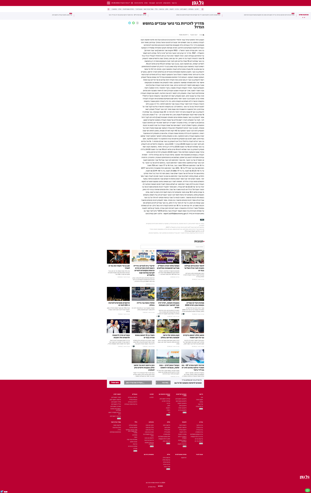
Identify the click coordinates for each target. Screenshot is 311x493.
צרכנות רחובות (182, 444)
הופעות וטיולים (133, 425)
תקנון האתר (199, 399)
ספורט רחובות (182, 434)
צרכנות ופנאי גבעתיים (131, 404)
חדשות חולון (166, 425)
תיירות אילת (166, 464)
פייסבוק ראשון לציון (181, 399)
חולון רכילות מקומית (164, 439)
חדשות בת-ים (199, 441)
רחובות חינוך (182, 425)
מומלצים (134, 435)
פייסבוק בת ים (182, 410)
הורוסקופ (183, 457)
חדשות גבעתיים (132, 397)
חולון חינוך (167, 427)
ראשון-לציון (183, 9)
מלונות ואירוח (133, 427)
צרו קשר (174, 3)
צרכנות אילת (166, 460)
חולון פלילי (167, 430)
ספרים (135, 448)
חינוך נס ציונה (150, 425)
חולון (166, 9)
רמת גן (197, 9)
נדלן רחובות (183, 432)
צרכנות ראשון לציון (115, 416)
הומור (135, 437)
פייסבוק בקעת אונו (181, 401)
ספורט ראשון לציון (116, 406)
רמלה (168, 410)
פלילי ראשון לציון (116, 402)
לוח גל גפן (159, 3)
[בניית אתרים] (160, 487)
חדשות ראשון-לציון (115, 399)
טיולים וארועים (117, 427)
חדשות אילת (166, 457)
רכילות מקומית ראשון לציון (115, 413)
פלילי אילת (167, 467)
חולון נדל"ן (167, 432)
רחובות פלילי (182, 430)
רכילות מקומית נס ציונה (148, 435)
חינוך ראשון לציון (116, 397)
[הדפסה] (129, 23)
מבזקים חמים (303, 15)
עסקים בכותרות (132, 446)
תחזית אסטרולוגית (128, 9)
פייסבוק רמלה (182, 408)
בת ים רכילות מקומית (197, 436)
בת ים (177, 9)
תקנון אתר (152, 3)
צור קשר (200, 404)
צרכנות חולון (166, 441)
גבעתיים (191, 9)
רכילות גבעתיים (132, 402)
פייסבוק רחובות (182, 403)
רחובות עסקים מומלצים (182, 441)
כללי (156, 9)
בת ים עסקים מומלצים (196, 434)
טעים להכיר (138, 9)
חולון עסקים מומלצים (164, 436)
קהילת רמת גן (166, 401)
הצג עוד (201, 408)
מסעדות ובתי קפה (132, 439)
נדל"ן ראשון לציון (116, 404)
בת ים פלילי (199, 427)
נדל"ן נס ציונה (150, 430)
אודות (146, 3)
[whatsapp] (133, 23)
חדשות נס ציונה (149, 438)
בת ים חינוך (199, 425)
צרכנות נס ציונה (149, 440)
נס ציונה (161, 9)
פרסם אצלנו (166, 3)
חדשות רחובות (182, 427)
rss (202, 397)
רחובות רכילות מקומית (182, 437)
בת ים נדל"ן (199, 430)
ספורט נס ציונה (149, 432)
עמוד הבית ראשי (148, 9)
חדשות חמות (117, 425)
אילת (119, 9)
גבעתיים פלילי (133, 399)
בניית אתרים (152, 487)
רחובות (172, 9)
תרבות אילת (166, 462)
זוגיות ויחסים (133, 442)
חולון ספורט (166, 434)
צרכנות (135, 444)
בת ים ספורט (199, 432)
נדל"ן (119, 430)
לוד (169, 412)
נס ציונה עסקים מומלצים (149, 443)
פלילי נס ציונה (150, 427)
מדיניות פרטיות (138, 3)
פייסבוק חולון (182, 405)
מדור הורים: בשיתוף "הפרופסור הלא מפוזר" (131, 431)
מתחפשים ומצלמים (115, 432)
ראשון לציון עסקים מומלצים (115, 409)
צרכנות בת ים (199, 439)
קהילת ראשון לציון (165, 399)
